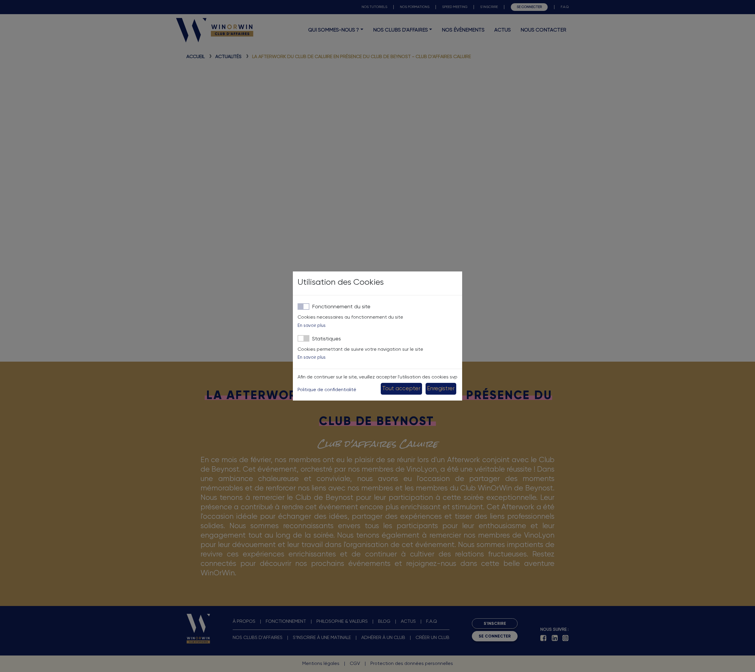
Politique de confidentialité (327, 390)
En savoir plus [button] (312, 325)
